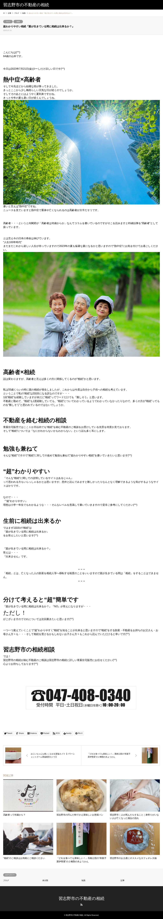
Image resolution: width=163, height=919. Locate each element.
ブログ (8, 21)
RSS (81, 905)
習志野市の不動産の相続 (81, 898)
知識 (18, 21)
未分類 (45, 880)
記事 (122, 880)
